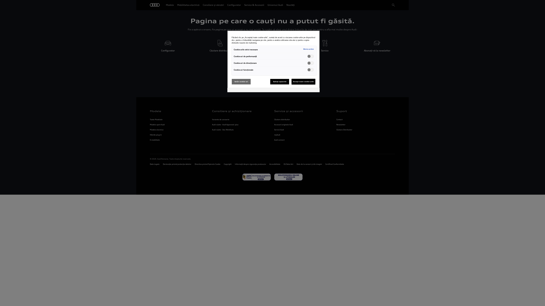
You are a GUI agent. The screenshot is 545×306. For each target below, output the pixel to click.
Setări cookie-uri (241, 81)
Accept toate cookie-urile (303, 81)
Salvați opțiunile (280, 81)
